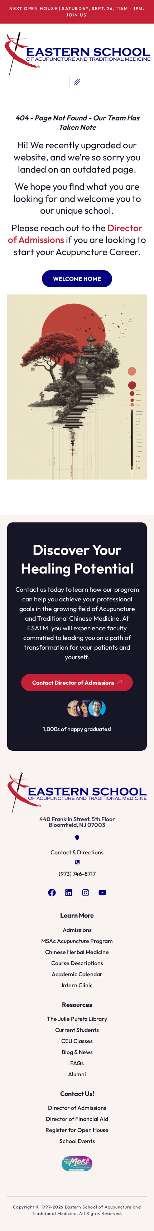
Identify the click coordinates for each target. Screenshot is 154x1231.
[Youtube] (102, 892)
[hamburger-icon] (77, 82)
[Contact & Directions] (77, 837)
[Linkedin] (69, 892)
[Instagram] (85, 892)
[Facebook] (52, 892)
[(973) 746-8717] (77, 862)
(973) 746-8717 (77, 873)
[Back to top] (140, 1217)
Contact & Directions (77, 852)
